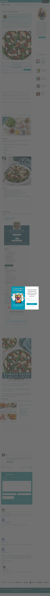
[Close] (37, 287)
